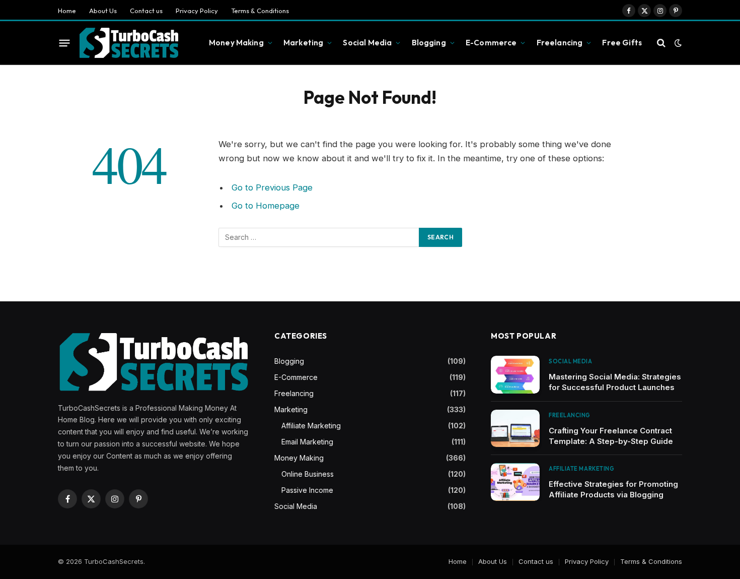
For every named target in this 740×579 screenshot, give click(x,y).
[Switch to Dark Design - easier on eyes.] (677, 43)
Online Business (307, 474)
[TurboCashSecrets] (129, 43)
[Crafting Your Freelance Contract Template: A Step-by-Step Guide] (515, 428)
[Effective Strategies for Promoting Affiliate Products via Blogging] (515, 482)
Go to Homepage (266, 206)
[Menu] (64, 43)
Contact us (146, 11)
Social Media (367, 42)
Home (67, 11)
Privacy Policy (197, 11)
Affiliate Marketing (311, 425)
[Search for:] (319, 237)
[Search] (661, 43)
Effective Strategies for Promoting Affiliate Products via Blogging (613, 489)
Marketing (303, 42)
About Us (103, 11)
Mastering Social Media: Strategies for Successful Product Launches (615, 382)
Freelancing (560, 42)
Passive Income (307, 490)
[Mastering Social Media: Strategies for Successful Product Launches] (515, 375)
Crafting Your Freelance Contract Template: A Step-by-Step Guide (611, 436)
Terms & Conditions (260, 11)
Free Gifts (622, 42)
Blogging (429, 42)
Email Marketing (307, 441)
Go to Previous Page (272, 187)
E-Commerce (491, 42)
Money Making (236, 42)
